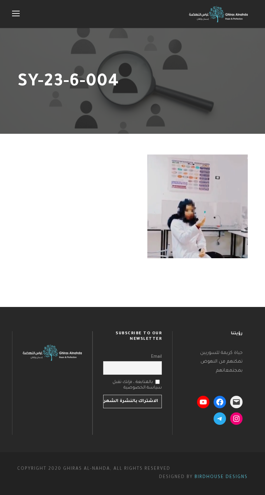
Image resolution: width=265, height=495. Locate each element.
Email (156, 357)
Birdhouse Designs (221, 477)
